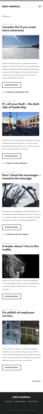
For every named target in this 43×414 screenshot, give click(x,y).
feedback (25, 234)
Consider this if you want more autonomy (19, 28)
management (19, 92)
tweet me (21, 410)
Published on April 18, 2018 (9, 101)
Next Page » (36, 381)
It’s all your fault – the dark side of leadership (20, 105)
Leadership (23, 163)
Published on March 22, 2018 (9, 172)
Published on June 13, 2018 (9, 24)
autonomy (10, 92)
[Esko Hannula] (11, 5)
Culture (15, 163)
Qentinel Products (33, 401)
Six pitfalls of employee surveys (18, 314)
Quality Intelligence (20, 401)
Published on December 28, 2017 (10, 243)
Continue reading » (11, 85)
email (16, 410)
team (27, 92)
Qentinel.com (9, 401)
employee (18, 234)
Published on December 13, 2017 (10, 309)
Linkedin (34, 410)
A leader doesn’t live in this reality (20, 247)
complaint (10, 234)
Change (9, 163)
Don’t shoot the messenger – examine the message (21, 176)
